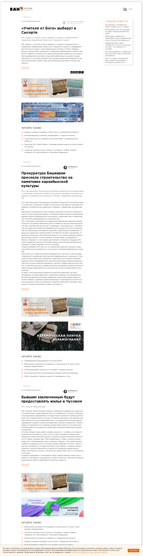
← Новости (26, 17)
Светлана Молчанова (75, 22)
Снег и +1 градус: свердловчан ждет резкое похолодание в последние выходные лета (116, 60)
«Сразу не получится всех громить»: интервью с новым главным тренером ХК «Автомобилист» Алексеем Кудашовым (50, 151)
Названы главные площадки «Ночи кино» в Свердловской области (51, 132)
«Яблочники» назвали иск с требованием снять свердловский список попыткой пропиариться (118, 38)
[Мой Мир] (80, 72)
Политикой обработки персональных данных (89, 552)
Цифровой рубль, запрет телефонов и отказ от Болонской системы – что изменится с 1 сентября (118, 46)
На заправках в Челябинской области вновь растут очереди (117, 25)
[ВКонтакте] (71, 72)
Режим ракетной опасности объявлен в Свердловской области (50, 538)
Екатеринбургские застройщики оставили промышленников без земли (117, 31)
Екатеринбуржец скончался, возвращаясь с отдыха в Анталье (49, 135)
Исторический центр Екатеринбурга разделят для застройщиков (51, 373)
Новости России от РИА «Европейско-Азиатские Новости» (16, 9)
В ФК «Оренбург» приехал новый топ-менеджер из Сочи (47, 376)
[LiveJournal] (82, 72)
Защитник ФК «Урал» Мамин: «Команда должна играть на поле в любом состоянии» (53, 146)
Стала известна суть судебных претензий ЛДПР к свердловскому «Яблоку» (51, 140)
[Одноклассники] (74, 72)
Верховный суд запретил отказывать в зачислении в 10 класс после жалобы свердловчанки (51, 365)
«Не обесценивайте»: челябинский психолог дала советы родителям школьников (118, 53)
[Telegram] (77, 72)
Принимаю (133, 550)
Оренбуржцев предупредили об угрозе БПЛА (43, 361)
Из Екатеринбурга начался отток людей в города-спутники (48, 370)
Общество (25, 67)
